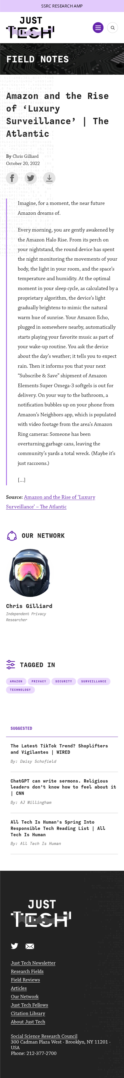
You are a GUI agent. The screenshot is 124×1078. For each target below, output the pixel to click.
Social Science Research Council (44, 1036)
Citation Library (28, 1014)
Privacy (39, 681)
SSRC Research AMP (62, 6)
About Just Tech (28, 1022)
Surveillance (94, 681)
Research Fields (27, 972)
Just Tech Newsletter (33, 963)
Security (63, 681)
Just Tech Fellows (29, 1005)
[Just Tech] (30, 28)
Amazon (16, 681)
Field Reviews (25, 980)
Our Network (25, 997)
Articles (19, 988)
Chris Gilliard (29, 606)
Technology (20, 690)
